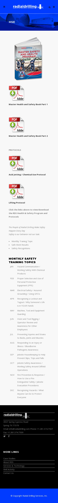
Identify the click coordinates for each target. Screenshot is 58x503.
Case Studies (9, 458)
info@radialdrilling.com (19, 428)
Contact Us (8, 473)
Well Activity (9, 469)
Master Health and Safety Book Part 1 (28, 104)
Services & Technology (14, 465)
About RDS (8, 462)
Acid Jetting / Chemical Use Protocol (27, 174)
